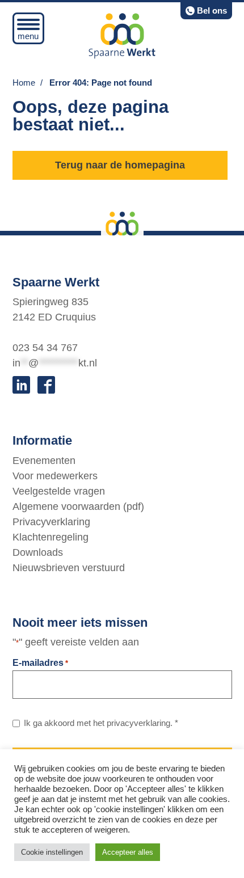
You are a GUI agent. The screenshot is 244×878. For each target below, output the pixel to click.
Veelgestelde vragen (58, 491)
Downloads (37, 552)
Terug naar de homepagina (120, 165)
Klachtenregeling (50, 537)
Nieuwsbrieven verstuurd (68, 567)
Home (23, 82)
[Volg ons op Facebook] (46, 385)
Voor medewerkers (55, 476)
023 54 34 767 (45, 347)
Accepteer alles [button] (127, 852)
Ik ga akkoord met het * (101, 723)
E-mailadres (40, 663)
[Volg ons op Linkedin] (21, 385)
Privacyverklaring (51, 521)
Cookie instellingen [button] (52, 852)
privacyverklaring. (140, 723)
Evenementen (43, 460)
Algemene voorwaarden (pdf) (78, 506)
